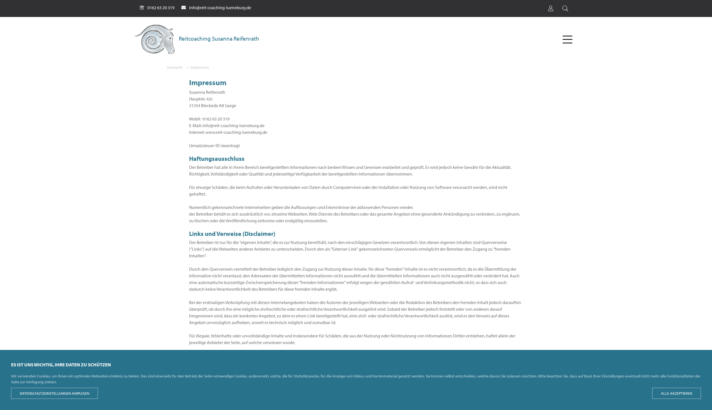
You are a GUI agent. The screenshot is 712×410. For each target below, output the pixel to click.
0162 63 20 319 (160, 7)
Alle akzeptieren (676, 393)
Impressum (200, 67)
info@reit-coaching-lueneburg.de (220, 7)
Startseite (175, 67)
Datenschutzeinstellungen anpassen (54, 393)
